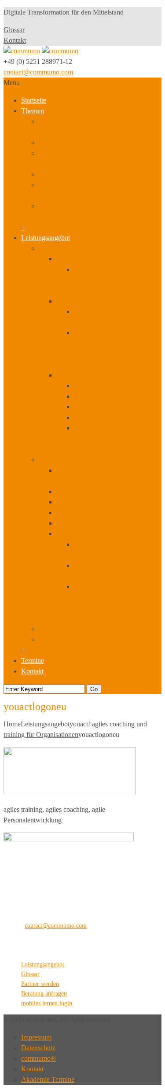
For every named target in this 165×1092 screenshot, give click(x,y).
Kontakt (15, 40)
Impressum (36, 1037)
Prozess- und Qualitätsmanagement (105, 512)
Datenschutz (38, 1047)
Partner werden (40, 984)
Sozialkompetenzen (101, 396)
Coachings (88, 428)
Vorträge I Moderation (69, 629)
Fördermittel (56, 639)
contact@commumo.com (38, 72)
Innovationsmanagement (90, 502)
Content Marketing (82, 523)
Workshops (72, 301)
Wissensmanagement (85, 491)
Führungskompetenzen (105, 407)
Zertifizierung (75, 259)
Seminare (69, 375)
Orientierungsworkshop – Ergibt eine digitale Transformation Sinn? (109, 343)
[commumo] (41, 51)
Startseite (33, 100)
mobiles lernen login (46, 1003)
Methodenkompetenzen (106, 417)
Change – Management (106, 385)
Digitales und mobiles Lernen (97, 533)
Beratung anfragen (44, 993)
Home (12, 724)
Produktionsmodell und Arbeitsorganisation (99, 142)
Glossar (14, 29)
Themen (32, 111)
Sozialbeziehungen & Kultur (78, 174)
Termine (32, 660)
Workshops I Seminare (70, 248)
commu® (38, 1058)
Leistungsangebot (45, 237)
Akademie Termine (47, 1079)
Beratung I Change (65, 459)
